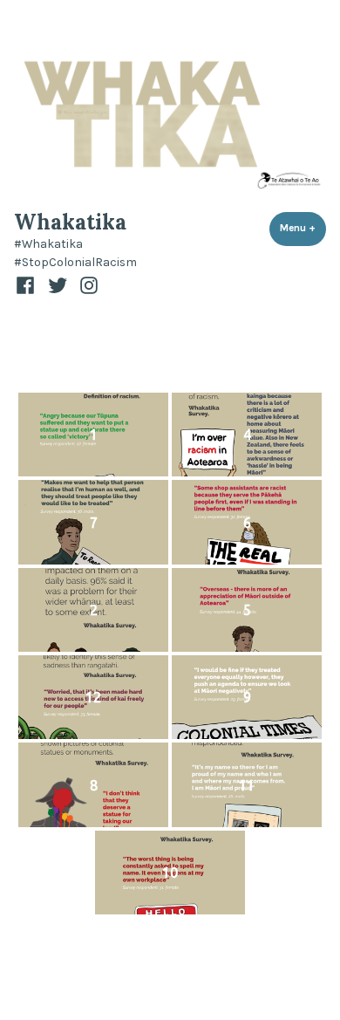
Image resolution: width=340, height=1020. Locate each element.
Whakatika (70, 222)
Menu (303, 228)
